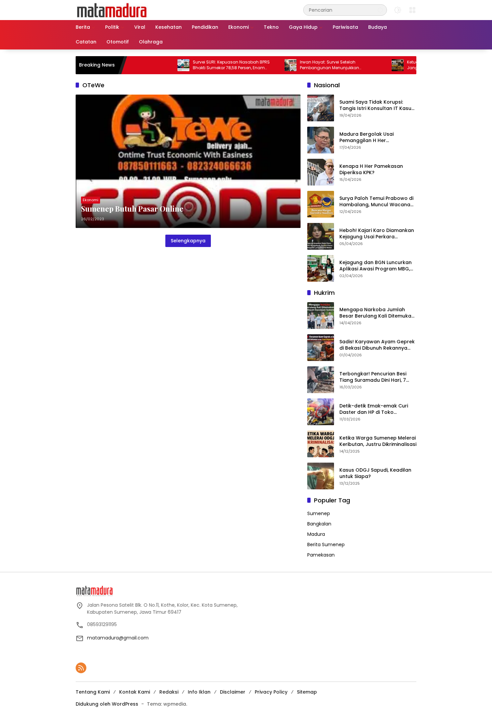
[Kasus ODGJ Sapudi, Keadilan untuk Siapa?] (320, 476)
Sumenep (318, 513)
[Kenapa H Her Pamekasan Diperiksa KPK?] (320, 172)
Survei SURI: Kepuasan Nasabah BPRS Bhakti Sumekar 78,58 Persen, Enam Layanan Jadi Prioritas (210, 65)
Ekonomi (90, 200)
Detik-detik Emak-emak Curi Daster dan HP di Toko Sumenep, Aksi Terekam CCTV (375, 409)
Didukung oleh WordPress (107, 704)
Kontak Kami (134, 692)
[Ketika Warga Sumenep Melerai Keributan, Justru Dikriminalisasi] (320, 444)
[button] (380, 9)
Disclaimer (232, 692)
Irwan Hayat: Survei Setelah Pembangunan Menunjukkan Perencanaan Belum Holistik (309, 65)
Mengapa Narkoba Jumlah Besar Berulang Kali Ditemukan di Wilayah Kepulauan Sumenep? (376, 313)
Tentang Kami (93, 692)
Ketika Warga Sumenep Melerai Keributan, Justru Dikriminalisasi (377, 441)
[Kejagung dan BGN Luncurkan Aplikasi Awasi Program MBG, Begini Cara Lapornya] (320, 268)
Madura (316, 534)
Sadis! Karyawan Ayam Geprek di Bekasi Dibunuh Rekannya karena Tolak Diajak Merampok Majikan (377, 345)
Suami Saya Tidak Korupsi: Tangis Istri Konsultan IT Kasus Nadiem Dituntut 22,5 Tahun (376, 105)
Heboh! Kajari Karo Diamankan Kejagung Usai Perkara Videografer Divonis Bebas (376, 233)
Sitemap (307, 692)
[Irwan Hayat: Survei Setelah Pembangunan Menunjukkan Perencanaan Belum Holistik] (270, 65)
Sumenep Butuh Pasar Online (132, 209)
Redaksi (168, 692)
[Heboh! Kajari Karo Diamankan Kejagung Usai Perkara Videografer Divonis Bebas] (320, 236)
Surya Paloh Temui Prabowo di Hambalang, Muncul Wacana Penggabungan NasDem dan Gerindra (376, 201)
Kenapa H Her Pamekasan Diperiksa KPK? (371, 169)
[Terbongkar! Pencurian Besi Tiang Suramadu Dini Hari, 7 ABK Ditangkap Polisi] (320, 379)
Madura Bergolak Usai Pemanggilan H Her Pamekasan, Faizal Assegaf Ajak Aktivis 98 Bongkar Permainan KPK (372, 137)
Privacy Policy (271, 692)
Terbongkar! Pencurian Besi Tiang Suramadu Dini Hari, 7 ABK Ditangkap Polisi (372, 377)
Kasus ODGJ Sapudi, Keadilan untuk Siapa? (375, 473)
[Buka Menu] (412, 10)
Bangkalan (319, 523)
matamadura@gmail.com (118, 637)
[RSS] (81, 668)
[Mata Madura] (112, 9)
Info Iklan (199, 692)
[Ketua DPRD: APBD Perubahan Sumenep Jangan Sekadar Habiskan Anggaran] (377, 65)
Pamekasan (321, 555)
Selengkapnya (188, 240)
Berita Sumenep (326, 544)
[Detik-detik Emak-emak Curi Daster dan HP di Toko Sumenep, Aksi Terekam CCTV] (320, 411)
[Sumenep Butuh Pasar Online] (188, 161)
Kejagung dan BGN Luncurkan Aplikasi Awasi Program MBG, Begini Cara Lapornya (375, 265)
